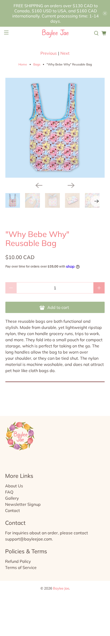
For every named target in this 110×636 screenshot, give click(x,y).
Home (22, 64)
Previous (48, 53)
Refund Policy (18, 561)
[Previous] (39, 185)
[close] (104, 13)
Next (65, 53)
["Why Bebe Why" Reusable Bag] (55, 128)
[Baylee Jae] (55, 33)
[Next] (71, 185)
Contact (12, 510)
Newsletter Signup (23, 504)
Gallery (12, 498)
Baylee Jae (61, 588)
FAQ (9, 492)
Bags (36, 64)
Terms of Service (21, 567)
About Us (14, 485)
